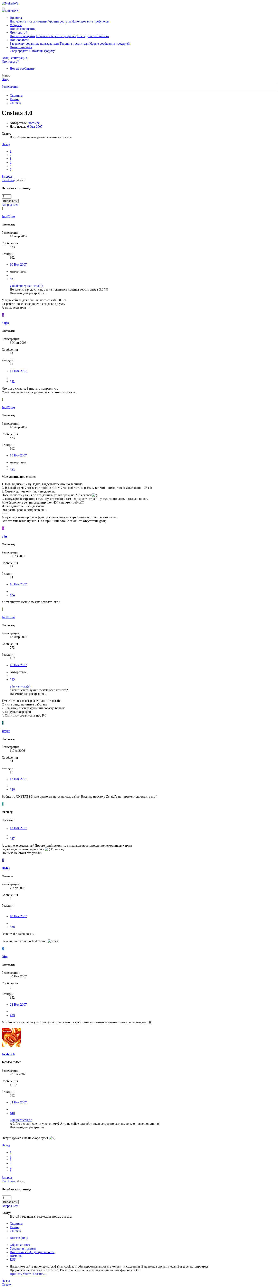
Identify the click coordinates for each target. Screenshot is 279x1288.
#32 (12, 381)
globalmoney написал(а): (26, 285)
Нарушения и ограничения (28, 21)
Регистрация (10, 86)
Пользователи (19, 40)
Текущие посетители (74, 43)
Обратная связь (20, 1244)
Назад (6, 144)
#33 (12, 469)
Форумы (16, 25)
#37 (12, 838)
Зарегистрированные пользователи (34, 43)
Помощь (15, 1256)
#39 (12, 1015)
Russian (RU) (19, 1238)
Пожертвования (21, 47)
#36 (12, 789)
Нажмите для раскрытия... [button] (28, 293)
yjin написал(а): (20, 686)
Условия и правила (23, 1248)
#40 (12, 1113)
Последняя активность (93, 36)
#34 (12, 595)
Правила (16, 17)
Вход (5, 79)
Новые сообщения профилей (56, 36)
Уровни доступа (59, 21)
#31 (12, 279)
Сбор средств (19, 51)
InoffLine (33, 123)
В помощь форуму (42, 51)
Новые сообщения (22, 28)
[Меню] (3, 8)
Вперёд (7, 176)
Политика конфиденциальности (32, 1252)
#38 (12, 927)
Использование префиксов (90, 21)
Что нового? (18, 32)
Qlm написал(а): (21, 1120)
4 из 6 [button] (21, 180)
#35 (12, 679)
